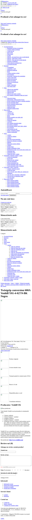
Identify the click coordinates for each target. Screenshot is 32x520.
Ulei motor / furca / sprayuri (11, 167)
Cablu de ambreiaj (15, 246)
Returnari (6, 496)
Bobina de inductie (12, 70)
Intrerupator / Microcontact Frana (15, 99)
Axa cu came (10, 114)
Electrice (6, 66)
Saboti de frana (11, 107)
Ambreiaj (9, 111)
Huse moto (10, 52)
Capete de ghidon (11, 136)
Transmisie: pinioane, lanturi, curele (13, 155)
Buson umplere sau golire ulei (15, 117)
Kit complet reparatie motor (14, 123)
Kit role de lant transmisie (13, 139)
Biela (8, 116)
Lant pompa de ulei (12, 129)
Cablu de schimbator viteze (18, 249)
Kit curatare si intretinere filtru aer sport (17, 95)
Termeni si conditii (9, 487)
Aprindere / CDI (11, 68)
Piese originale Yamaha (13, 186)
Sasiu (5, 133)
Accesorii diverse (8, 46)
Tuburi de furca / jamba (13, 154)
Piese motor (7, 110)
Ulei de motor (10, 177)
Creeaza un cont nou (6, 202)
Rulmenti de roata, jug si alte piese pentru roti (19, 149)
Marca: (3, 207)
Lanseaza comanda (11, 23)
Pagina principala (5, 283)
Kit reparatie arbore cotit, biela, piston (17, 126)
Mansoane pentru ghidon (13, 144)
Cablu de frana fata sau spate (18, 248)
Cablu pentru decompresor (17, 254)
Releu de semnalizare (12, 82)
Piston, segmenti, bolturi (13, 130)
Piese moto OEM (8, 179)
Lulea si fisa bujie (11, 77)
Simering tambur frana (13, 108)
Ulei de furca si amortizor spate (15, 176)
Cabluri (9, 135)
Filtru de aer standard (12, 89)
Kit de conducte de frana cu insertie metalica (18, 101)
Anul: (2, 211)
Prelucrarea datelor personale (11, 485)
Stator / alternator (11, 85)
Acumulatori (10, 67)
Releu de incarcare (12, 79)
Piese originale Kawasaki (13, 183)
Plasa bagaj (10, 54)
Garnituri (9, 121)
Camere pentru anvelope (13, 49)
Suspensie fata (11, 151)
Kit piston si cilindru (12, 124)
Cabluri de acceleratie (16, 255)
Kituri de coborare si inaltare (14, 141)
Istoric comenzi (8, 504)
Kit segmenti (10, 127)
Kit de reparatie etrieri (12, 102)
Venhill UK (10, 346)
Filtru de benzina (11, 91)
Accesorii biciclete (12, 64)
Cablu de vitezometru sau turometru (20, 252)
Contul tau (6, 502)
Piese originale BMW (12, 180)
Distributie (10, 118)
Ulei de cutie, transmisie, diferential (16, 174)
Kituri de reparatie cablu (17, 257)
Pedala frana (10, 146)
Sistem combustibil (12, 132)
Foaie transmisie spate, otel (14, 164)
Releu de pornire (11, 80)
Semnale (9, 83)
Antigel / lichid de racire (13, 169)
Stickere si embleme (12, 61)
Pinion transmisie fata (12, 163)
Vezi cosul (3, 23)
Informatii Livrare (8, 484)
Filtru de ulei (10, 92)
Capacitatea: (4, 208)
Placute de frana (11, 105)
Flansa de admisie (11, 120)
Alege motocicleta (5, 350)
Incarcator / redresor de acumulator (16, 76)
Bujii (8, 71)
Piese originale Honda (13, 182)
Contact (6, 494)
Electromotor (10, 74)
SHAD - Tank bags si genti (14, 58)
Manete (9, 142)
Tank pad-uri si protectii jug (14, 63)
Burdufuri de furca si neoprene (15, 48)
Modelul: (3, 210)
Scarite (9, 55)
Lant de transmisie (12, 161)
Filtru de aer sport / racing (14, 93)
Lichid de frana (11, 170)
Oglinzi (9, 145)
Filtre (5, 88)
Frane (5, 96)
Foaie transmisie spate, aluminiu (15, 166)
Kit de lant (10, 158)
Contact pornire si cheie (13, 73)
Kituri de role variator (12, 160)
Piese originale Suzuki (13, 185)
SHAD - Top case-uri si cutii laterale (16, 60)
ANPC (2, 518)
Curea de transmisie (12, 157)
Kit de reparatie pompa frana (14, 104)
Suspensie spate (11, 152)
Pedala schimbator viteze (13, 148)
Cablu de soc (14, 251)
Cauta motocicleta (5, 204)
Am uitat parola (5, 195)
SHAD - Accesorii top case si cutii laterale (18, 57)
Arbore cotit (10, 113)
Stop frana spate (11, 86)
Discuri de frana (11, 98)
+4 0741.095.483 (12, 3)
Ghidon (9, 138)
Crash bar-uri (10, 51)
